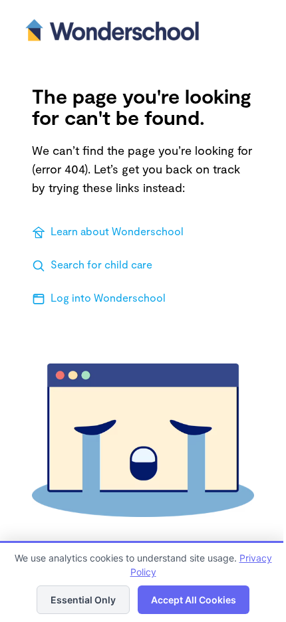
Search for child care (101, 264)
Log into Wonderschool (108, 297)
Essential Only (83, 599)
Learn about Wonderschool (117, 231)
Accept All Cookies (193, 599)
